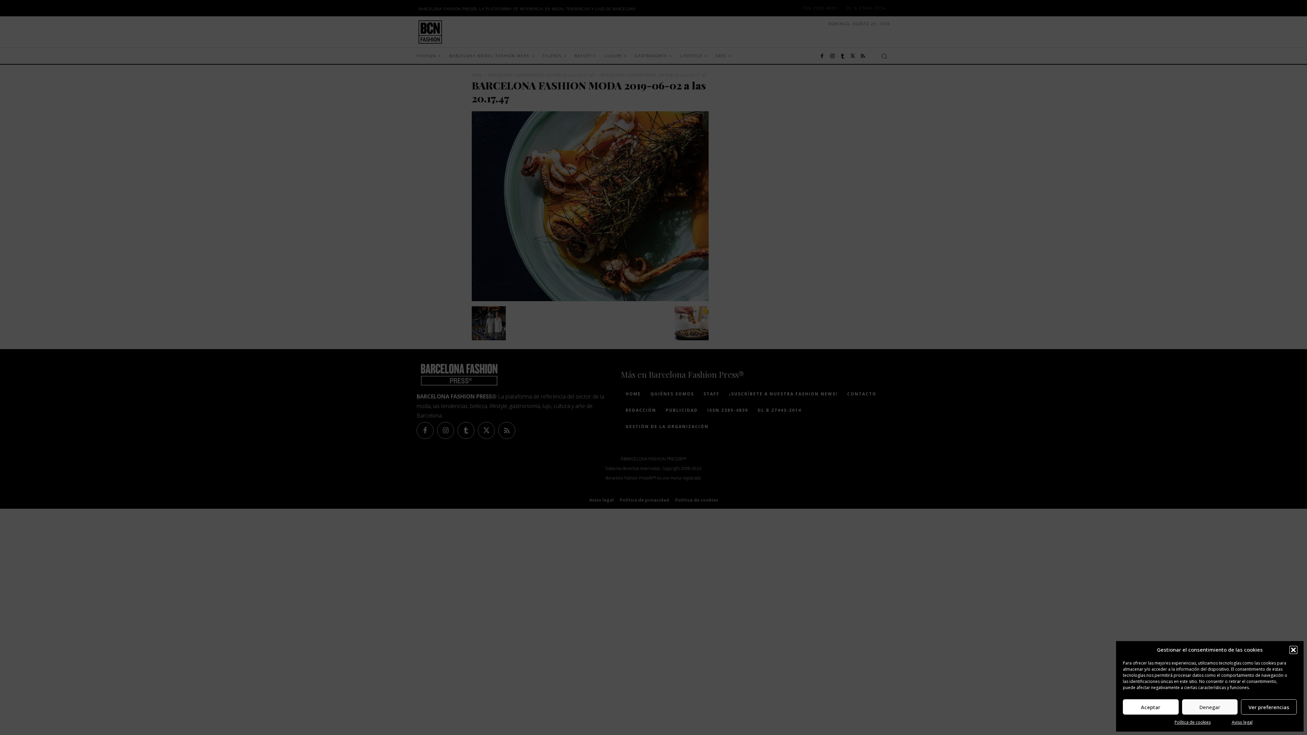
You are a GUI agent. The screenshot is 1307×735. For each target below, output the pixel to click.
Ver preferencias (1268, 707)
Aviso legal (1242, 722)
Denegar (1209, 707)
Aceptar (1150, 707)
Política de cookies (1193, 722)
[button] (1293, 650)
